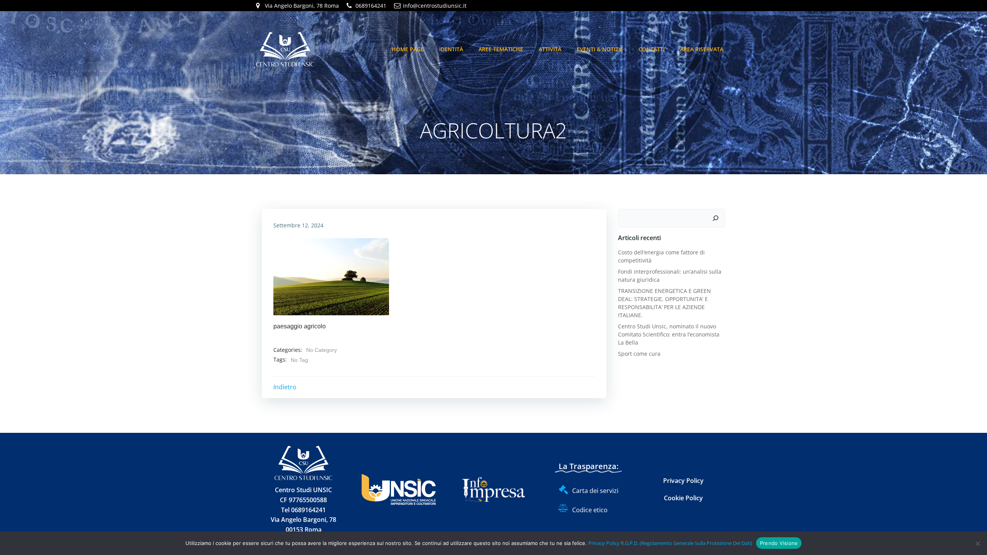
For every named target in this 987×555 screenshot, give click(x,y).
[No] (977, 543)
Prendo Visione (779, 543)
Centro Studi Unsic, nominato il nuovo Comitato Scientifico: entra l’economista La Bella (668, 334)
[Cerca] (715, 218)
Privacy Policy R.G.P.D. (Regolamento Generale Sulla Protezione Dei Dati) (670, 543)
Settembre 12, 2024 (298, 225)
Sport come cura (639, 353)
